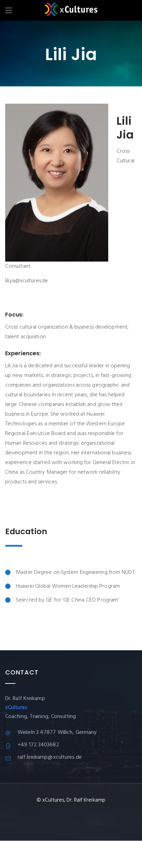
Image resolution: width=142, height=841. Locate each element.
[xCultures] (71, 10)
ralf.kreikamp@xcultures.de (50, 757)
